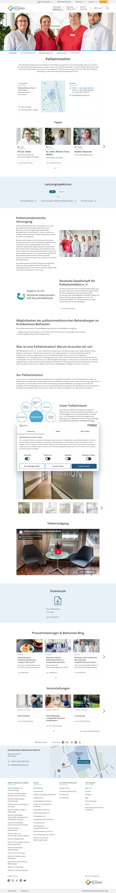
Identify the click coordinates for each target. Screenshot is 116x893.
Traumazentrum (39, 823)
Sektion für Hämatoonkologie (18, 870)
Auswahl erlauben (58, 466)
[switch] (47, 458)
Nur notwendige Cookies (32, 466)
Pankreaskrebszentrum (41, 813)
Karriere (92, 2)
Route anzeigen (26, 107)
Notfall (102, 2)
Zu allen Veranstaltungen (91, 731)
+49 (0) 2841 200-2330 (86, 88)
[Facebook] (63, 742)
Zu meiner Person (26, 163)
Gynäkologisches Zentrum (42, 801)
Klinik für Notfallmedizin (16, 839)
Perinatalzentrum (39, 816)
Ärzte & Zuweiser (83, 8)
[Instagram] (13, 880)
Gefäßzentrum (38, 798)
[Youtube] (25, 880)
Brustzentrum (38, 788)
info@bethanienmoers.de (80, 95)
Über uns (97, 8)
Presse (87, 804)
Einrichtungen (45, 2)
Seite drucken (42, 742)
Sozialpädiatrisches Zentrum (43, 819)
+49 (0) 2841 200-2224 (86, 90)
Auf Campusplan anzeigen (29, 110)
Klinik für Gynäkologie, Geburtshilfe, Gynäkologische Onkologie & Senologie (18, 817)
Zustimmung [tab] (31, 431)
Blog (86, 798)
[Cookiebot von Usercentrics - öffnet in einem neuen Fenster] (89, 425)
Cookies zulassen (84, 466)
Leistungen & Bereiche (57, 8)
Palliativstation (62, 53)
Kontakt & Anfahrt (65, 2)
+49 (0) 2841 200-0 (23, 761)
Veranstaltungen (91, 801)
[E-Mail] (67, 742)
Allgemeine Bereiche (46, 53)
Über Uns (88, 788)
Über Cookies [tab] (85, 431)
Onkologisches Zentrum (42, 810)
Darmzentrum (38, 791)
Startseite (13, 53)
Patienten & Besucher (70, 8)
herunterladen (54, 617)
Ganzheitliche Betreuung (67, 791)
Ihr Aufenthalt (64, 798)
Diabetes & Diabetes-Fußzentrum (45, 795)
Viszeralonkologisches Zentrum (44, 835)
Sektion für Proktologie (15, 867)
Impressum (25, 891)
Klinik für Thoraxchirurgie (16, 853)
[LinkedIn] (76, 742)
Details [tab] (58, 431)
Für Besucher (63, 795)
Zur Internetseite (69, 308)
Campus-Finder (64, 788)
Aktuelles (79, 2)
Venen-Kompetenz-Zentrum (43, 831)
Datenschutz (12, 891)
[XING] (72, 742)
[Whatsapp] (80, 742)
